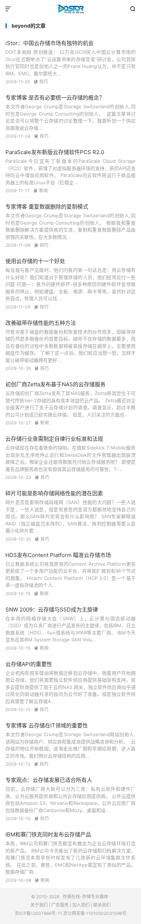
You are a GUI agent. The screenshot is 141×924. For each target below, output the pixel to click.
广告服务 (60, 905)
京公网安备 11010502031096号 (95, 913)
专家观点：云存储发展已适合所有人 (48, 779)
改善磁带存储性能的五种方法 (40, 322)
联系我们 (102, 905)
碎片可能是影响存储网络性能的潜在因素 (54, 493)
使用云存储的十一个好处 (35, 261)
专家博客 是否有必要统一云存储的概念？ (54, 97)
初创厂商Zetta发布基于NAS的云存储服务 (55, 384)
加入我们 (81, 905)
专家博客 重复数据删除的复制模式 (46, 206)
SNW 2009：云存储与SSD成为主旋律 (51, 609)
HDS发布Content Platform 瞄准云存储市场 (58, 555)
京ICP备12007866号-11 (38, 913)
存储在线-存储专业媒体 (70, 9)
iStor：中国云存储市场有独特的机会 (49, 43)
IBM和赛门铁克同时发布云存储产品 (48, 834)
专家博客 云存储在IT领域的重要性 (46, 725)
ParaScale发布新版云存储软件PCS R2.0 (54, 152)
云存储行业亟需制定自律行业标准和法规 (54, 438)
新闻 (40, 190)
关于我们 (39, 905)
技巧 (41, 81)
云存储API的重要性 (28, 664)
